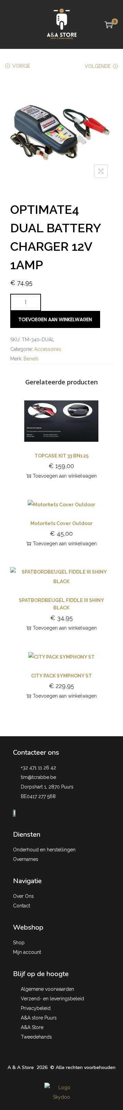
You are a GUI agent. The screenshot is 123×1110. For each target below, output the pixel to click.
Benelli (31, 358)
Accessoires (47, 349)
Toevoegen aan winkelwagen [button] (65, 476)
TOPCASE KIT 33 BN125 (61, 455)
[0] (109, 24)
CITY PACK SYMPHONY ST (61, 676)
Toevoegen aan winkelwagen (55, 319)
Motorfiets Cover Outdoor (61, 523)
